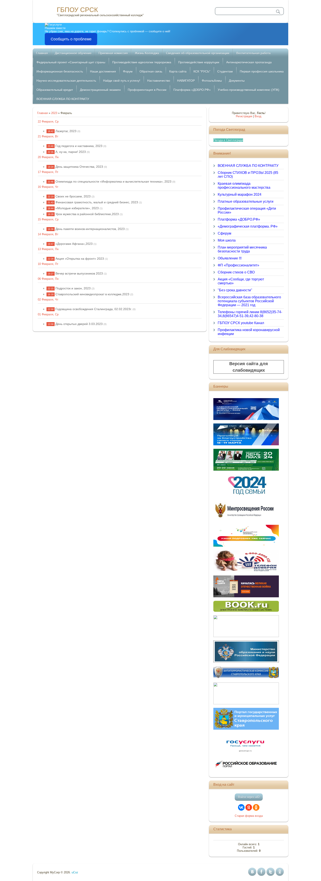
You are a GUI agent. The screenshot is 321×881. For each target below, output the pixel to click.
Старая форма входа (249, 815)
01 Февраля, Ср (48, 314)
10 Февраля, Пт (48, 264)
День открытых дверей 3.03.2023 (79, 324)
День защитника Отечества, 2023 (79, 166)
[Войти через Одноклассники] (256, 807)
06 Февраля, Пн (48, 278)
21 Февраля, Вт (48, 136)
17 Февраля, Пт (48, 172)
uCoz (75, 872)
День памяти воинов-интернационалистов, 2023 (90, 229)
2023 (54, 113)
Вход (258, 116)
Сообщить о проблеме (71, 39)
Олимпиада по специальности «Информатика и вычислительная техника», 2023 (113, 181)
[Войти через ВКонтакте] (241, 807)
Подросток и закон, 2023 (73, 288)
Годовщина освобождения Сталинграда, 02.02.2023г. (93, 309)
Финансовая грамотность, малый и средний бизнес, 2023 (96, 202)
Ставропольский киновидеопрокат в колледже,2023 (92, 294)
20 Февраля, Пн (48, 157)
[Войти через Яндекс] (248, 807)
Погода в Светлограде (228, 140)
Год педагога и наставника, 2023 (78, 146)
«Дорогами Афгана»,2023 (74, 243)
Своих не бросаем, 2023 (73, 196)
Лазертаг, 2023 (65, 131)
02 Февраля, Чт (48, 299)
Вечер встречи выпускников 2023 (79, 273)
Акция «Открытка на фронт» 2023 (79, 258)
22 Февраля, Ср (48, 121)
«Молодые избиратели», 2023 (77, 208)
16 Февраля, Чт (48, 186)
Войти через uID (248, 797)
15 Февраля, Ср (48, 219)
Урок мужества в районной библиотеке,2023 (87, 214)
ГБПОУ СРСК (77, 9)
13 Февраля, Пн (48, 249)
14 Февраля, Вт (48, 234)
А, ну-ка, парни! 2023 (70, 152)
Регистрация (244, 116)
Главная (42, 113)
